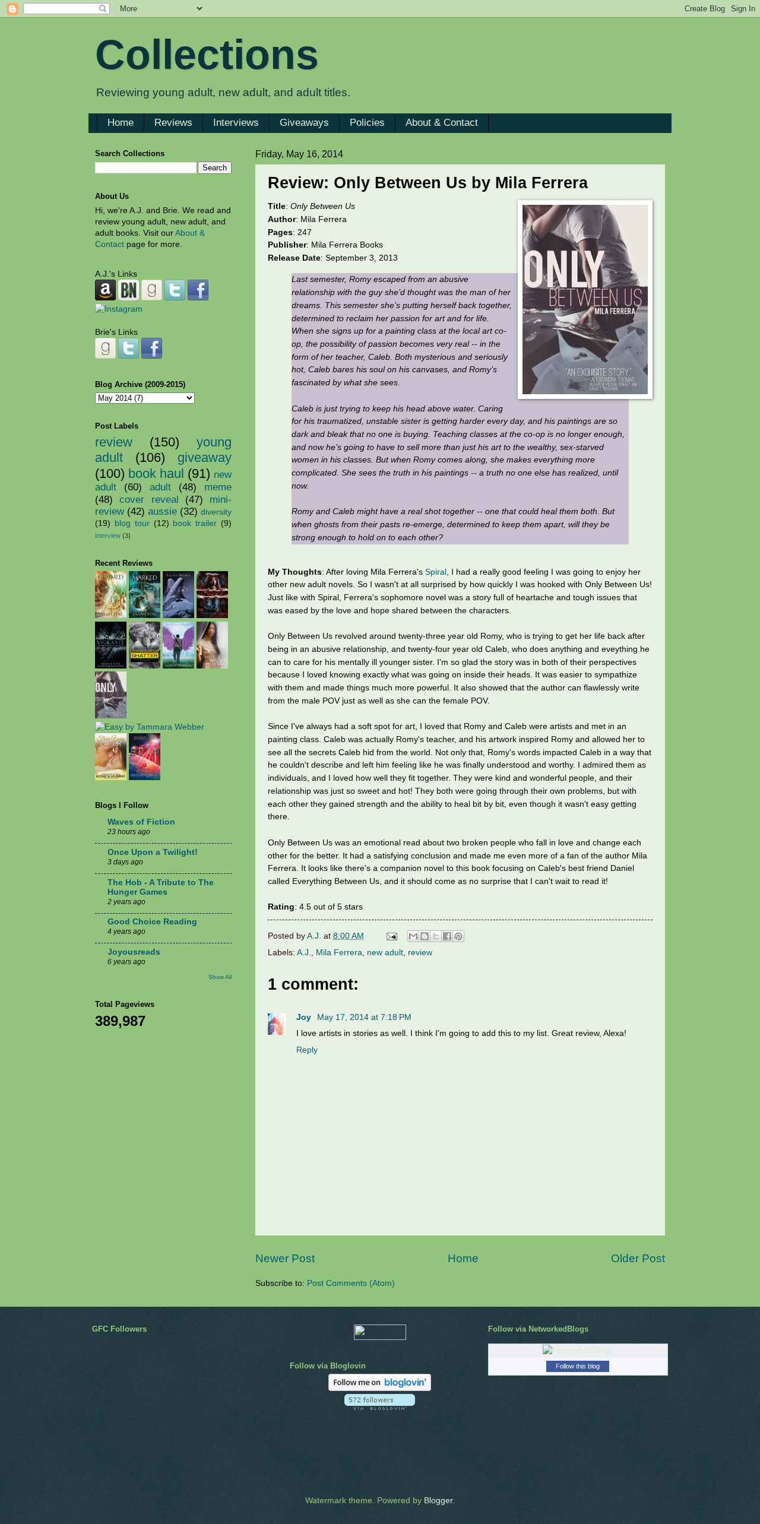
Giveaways (304, 122)
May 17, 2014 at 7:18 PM (364, 1017)
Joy (305, 1017)
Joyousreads (133, 952)
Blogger (438, 1500)
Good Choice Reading (152, 921)
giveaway (205, 457)
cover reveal (148, 499)
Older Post (638, 1258)
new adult (385, 952)
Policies (367, 122)
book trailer (195, 523)
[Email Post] (391, 935)
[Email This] (413, 936)
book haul (156, 473)
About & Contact (442, 122)
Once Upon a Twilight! (152, 852)
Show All (220, 977)
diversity (216, 512)
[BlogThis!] (424, 936)
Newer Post (285, 1258)
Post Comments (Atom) (351, 1283)
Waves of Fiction (141, 822)
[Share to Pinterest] (458, 936)
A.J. (304, 952)
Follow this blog (578, 1366)
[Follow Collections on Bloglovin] (379, 1388)
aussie (162, 511)
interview (108, 535)
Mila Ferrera (339, 952)
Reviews (173, 122)
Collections (207, 54)
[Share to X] (436, 936)
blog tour (132, 523)
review (420, 952)
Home (120, 122)
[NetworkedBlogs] (578, 1350)
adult (160, 487)
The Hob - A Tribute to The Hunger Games (160, 887)
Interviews (236, 122)
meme (218, 487)
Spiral (435, 571)
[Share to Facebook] (447, 936)
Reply (307, 1049)
